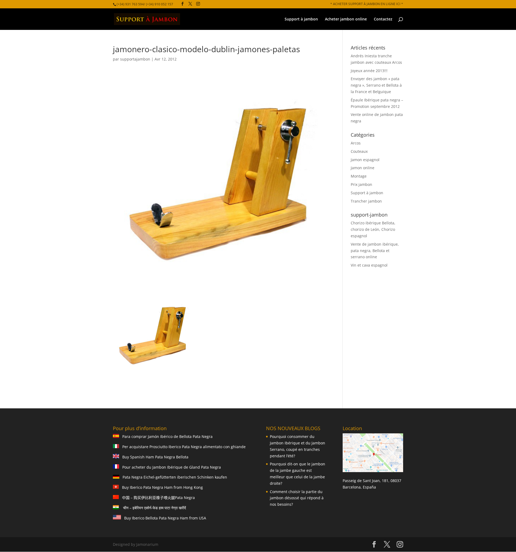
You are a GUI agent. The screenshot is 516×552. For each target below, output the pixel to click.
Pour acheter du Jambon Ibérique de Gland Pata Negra (170, 467)
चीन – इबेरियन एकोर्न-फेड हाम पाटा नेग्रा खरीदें (154, 507)
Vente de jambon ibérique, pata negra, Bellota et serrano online (375, 251)
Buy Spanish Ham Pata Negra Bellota (153, 456)
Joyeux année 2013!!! (369, 70)
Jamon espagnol (365, 159)
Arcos (356, 143)
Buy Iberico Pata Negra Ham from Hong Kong (161, 487)
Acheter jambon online (346, 19)
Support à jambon (301, 19)
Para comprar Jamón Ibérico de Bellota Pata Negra (166, 436)
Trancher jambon (366, 201)
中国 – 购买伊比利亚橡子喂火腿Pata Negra (157, 497)
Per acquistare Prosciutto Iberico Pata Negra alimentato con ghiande (182, 446)
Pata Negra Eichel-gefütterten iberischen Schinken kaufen (173, 477)
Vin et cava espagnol (369, 265)
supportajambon (135, 59)
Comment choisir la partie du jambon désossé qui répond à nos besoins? (297, 498)
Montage (359, 176)
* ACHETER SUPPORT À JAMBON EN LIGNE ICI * (366, 4)
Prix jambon (361, 184)
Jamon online (362, 167)
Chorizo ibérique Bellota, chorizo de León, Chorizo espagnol (373, 229)
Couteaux (359, 151)
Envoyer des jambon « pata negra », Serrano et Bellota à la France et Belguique (376, 85)
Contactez (383, 19)
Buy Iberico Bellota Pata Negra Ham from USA (163, 518)
